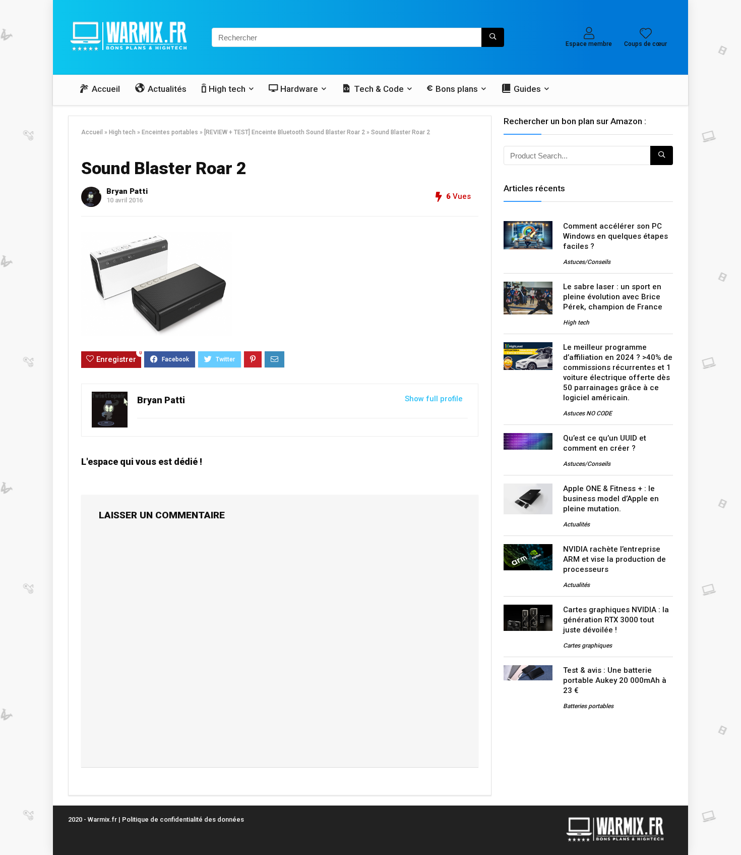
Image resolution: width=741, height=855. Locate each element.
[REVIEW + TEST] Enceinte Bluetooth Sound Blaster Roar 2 (284, 132)
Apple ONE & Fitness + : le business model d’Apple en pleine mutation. (611, 498)
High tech (122, 132)
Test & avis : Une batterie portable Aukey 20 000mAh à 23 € (614, 680)
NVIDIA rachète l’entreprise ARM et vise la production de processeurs (614, 559)
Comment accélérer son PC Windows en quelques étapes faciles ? (615, 236)
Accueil (92, 132)
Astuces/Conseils (586, 261)
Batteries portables (588, 706)
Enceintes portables (170, 132)
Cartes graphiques (587, 645)
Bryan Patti (127, 191)
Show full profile (434, 398)
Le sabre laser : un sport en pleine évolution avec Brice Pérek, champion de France (612, 296)
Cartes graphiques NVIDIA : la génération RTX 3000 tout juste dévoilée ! (616, 619)
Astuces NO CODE (587, 413)
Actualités (576, 524)
